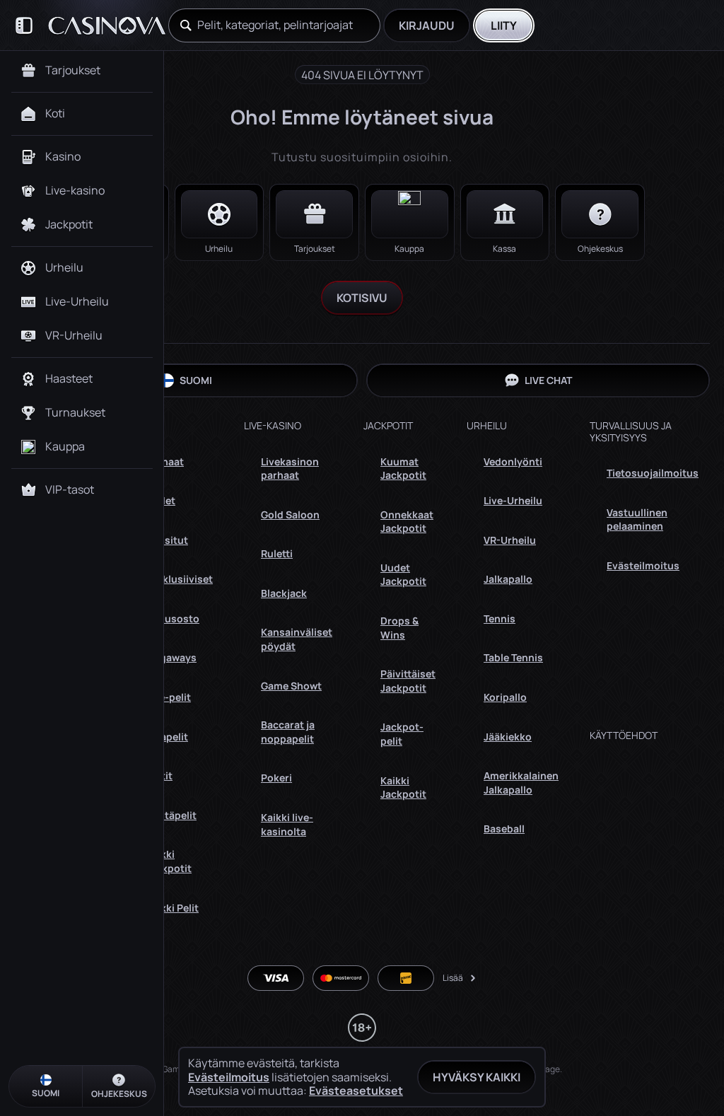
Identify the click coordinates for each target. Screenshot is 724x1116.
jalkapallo (508, 579)
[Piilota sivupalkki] (24, 25)
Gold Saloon (290, 514)
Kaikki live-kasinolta (287, 824)
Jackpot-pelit (402, 734)
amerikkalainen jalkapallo (521, 782)
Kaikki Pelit (172, 907)
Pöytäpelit (171, 815)
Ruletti (277, 553)
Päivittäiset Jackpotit (408, 680)
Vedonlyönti (513, 461)
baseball (504, 828)
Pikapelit (167, 736)
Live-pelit (168, 697)
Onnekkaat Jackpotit (406, 521)
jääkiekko (508, 736)
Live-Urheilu (513, 500)
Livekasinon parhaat (290, 468)
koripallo (505, 697)
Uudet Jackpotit (403, 574)
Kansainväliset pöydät (296, 639)
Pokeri (276, 777)
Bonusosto (172, 618)
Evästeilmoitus (643, 565)
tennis (499, 618)
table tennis (513, 657)
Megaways (171, 657)
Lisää (453, 978)
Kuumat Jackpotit (403, 468)
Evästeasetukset (356, 1090)
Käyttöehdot (624, 736)
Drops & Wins (399, 627)
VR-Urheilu (510, 540)
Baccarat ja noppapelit (288, 731)
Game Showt (291, 685)
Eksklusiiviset (179, 579)
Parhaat (165, 461)
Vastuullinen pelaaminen (637, 519)
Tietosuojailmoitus (653, 472)
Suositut (167, 540)
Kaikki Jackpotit (169, 861)
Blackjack (284, 593)
